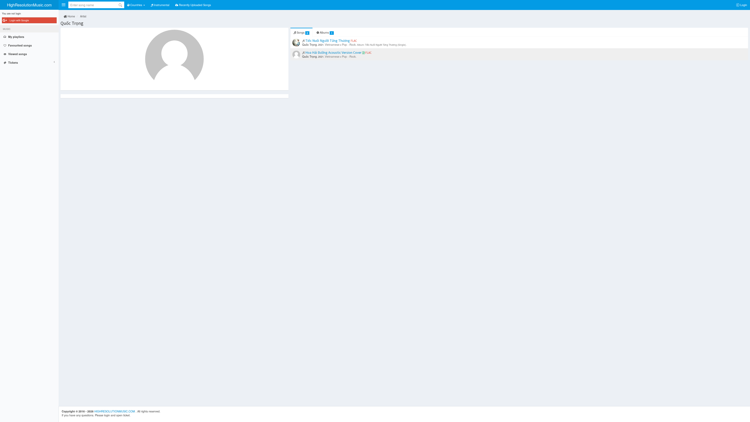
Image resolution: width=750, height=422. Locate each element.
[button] (63, 5)
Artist (83, 16)
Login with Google (19, 20)
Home (71, 16)
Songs (302, 32)
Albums (325, 32)
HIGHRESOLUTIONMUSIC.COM (115, 411)
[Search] (120, 5)
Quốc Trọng (72, 23)
